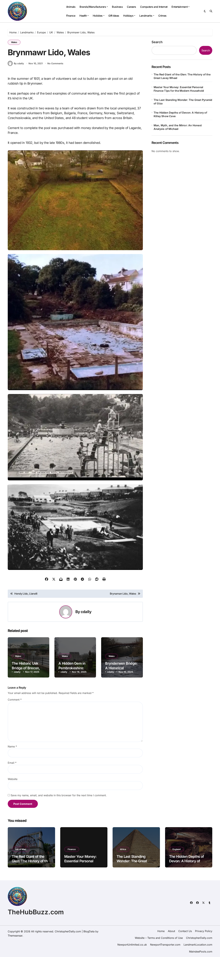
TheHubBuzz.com (36, 912)
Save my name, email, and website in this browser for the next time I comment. (59, 795)
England (176, 849)
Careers (131, 6)
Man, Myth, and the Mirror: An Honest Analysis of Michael (178, 127)
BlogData (89, 931)
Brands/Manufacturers (93, 6)
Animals (71, 6)
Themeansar (15, 935)
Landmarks (145, 15)
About (171, 931)
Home (161, 931)
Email (12, 762)
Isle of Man (20, 849)
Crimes (162, 15)
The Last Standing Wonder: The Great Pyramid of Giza (183, 101)
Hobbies (98, 15)
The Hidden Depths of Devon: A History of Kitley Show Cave (180, 114)
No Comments (55, 63)
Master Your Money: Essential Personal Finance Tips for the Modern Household (179, 89)
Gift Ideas (113, 15)
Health (83, 15)
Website (12, 779)
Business (117, 6)
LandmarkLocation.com (198, 944)
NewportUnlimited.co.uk (132, 944)
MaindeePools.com (200, 951)
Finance (70, 15)
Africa (123, 849)
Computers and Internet (153, 6)
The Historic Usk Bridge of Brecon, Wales (26, 668)
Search (157, 42)
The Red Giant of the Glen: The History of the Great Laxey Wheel (182, 76)
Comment (15, 699)
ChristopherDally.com (199, 937)
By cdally (19, 63)
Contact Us (185, 931)
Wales (14, 42)
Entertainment (180, 6)
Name (12, 746)
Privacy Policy (203, 931)
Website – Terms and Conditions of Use (159, 937)
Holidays (128, 15)
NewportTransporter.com (165, 944)
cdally (86, 611)
